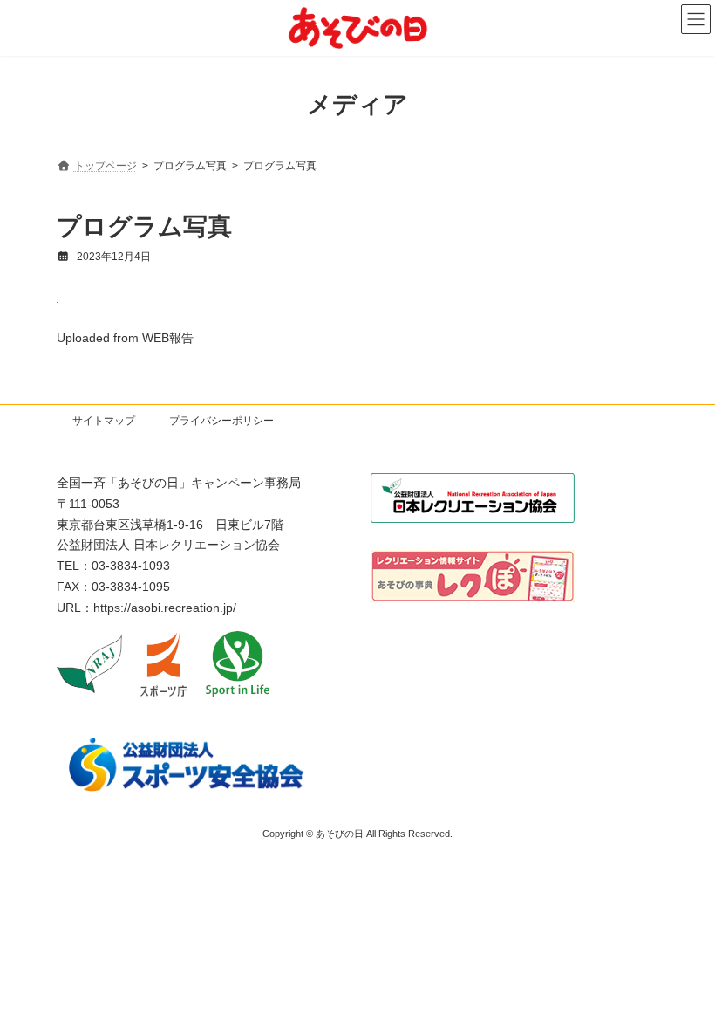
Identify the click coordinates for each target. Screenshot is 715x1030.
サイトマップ (103, 421)
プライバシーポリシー (221, 421)
